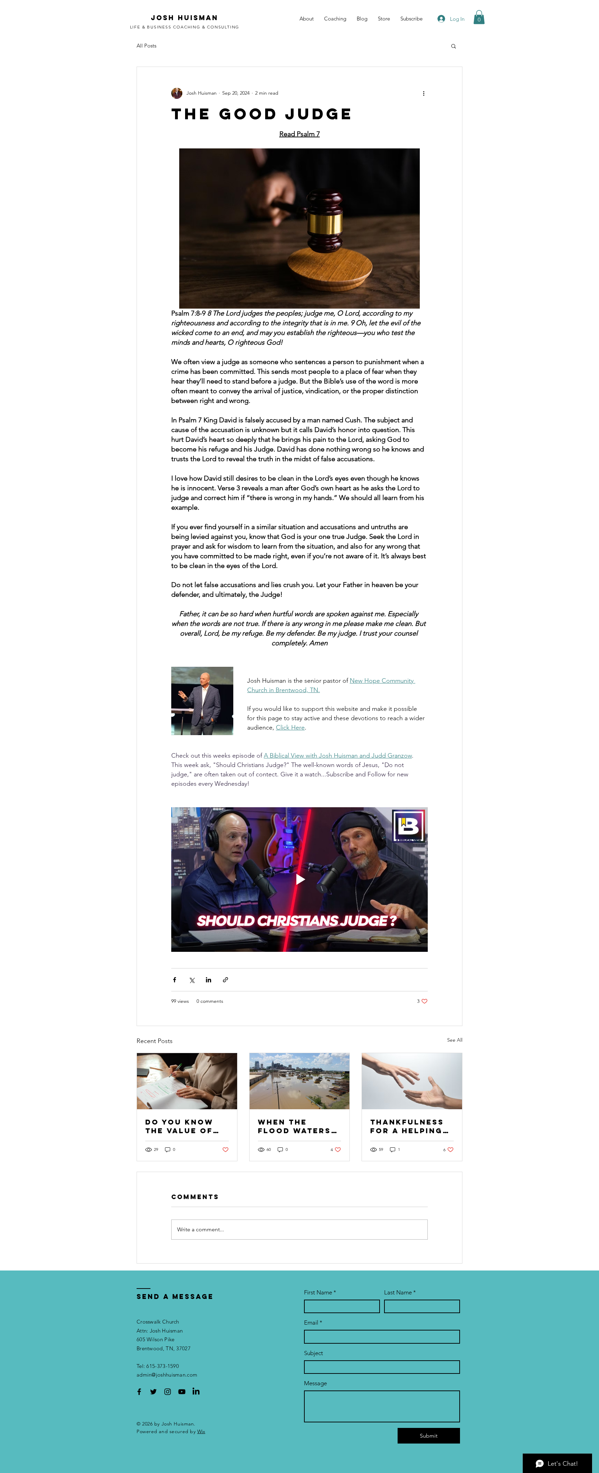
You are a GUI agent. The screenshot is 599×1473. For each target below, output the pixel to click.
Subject (313, 1353)
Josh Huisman (184, 18)
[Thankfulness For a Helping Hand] (412, 1081)
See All (454, 1040)
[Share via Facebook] (174, 979)
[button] (479, 17)
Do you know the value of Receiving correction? (179, 1126)
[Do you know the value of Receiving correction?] (187, 1081)
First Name (320, 1292)
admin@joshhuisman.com (167, 1374)
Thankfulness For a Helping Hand (407, 1126)
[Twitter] (153, 1391)
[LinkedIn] (196, 1391)
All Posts (146, 45)
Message (315, 1383)
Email (313, 1322)
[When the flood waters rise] (300, 1081)
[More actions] (423, 93)
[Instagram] (167, 1391)
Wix (201, 1431)
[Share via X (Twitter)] (191, 979)
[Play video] (299, 879)
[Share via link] (225, 979)
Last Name (400, 1292)
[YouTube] (181, 1391)
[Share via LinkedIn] (208, 979)
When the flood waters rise (294, 1126)
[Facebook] (139, 1391)
